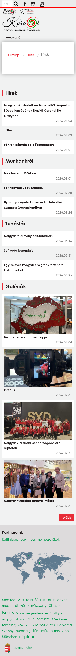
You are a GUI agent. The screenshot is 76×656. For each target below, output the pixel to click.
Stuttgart (56, 613)
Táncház (40, 630)
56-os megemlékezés (32, 613)
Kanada (64, 624)
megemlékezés (13, 605)
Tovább (66, 517)
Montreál (9, 600)
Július (8, 130)
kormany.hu (22, 647)
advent (63, 600)
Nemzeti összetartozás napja (25, 337)
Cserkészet (60, 619)
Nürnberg (23, 631)
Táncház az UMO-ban (20, 173)
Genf (66, 631)
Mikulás (24, 625)
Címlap (13, 55)
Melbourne (45, 599)
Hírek (30, 55)
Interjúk (9, 390)
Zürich (55, 631)
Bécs (8, 612)
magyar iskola (13, 619)
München (9, 636)
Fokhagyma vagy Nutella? (23, 187)
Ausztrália (25, 600)
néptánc (27, 636)
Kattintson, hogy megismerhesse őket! (31, 539)
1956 (30, 619)
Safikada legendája (19, 250)
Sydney (8, 631)
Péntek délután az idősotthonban (29, 144)
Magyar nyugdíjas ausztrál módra (29, 500)
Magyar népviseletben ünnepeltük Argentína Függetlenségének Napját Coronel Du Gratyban (38, 110)
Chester (55, 605)
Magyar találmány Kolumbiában (28, 236)
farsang (9, 624)
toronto (43, 619)
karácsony (37, 605)
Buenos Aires (43, 624)
